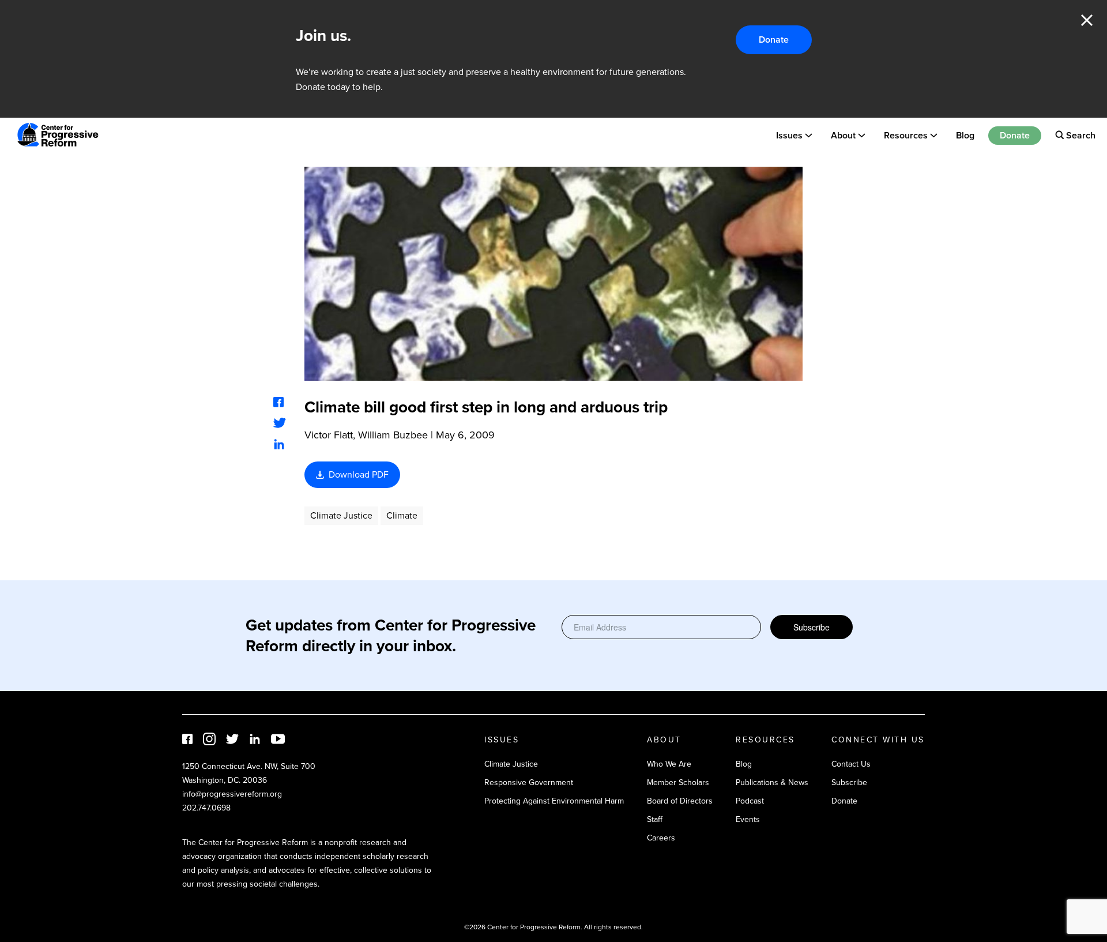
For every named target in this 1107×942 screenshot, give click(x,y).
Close (1086, 20)
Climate (401, 515)
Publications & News (772, 782)
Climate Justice (341, 515)
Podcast (750, 801)
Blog (965, 134)
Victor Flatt (328, 434)
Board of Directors (680, 801)
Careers (661, 838)
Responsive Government (528, 782)
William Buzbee (393, 434)
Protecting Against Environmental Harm (554, 801)
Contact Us (851, 764)
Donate (774, 39)
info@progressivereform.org (232, 794)
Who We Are (669, 764)
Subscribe (811, 627)
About (843, 134)
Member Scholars (678, 782)
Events (748, 819)
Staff (654, 819)
